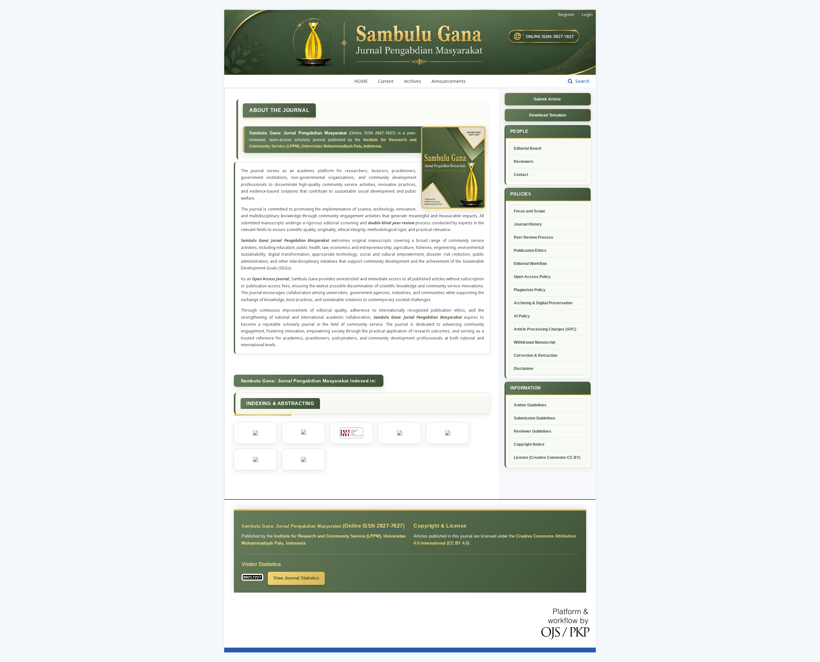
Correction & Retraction (535, 355)
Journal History (528, 224)
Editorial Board (527, 148)
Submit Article (548, 99)
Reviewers (523, 161)
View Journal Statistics (296, 578)
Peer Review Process (533, 237)
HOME (361, 81)
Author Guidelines (530, 405)
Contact (521, 174)
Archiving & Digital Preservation (543, 303)
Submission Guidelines (534, 418)
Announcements (448, 81)
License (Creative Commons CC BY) (547, 457)
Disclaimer (524, 368)
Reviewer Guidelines (532, 431)
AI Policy (522, 316)
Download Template (547, 115)
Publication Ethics (530, 250)
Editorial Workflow (530, 263)
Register (566, 14)
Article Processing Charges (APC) (545, 329)
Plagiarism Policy (529, 290)
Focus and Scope (529, 211)
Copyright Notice (529, 444)
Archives (412, 81)
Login (587, 14)
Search (581, 81)
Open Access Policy (532, 277)
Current (386, 81)
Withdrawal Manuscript (534, 342)
